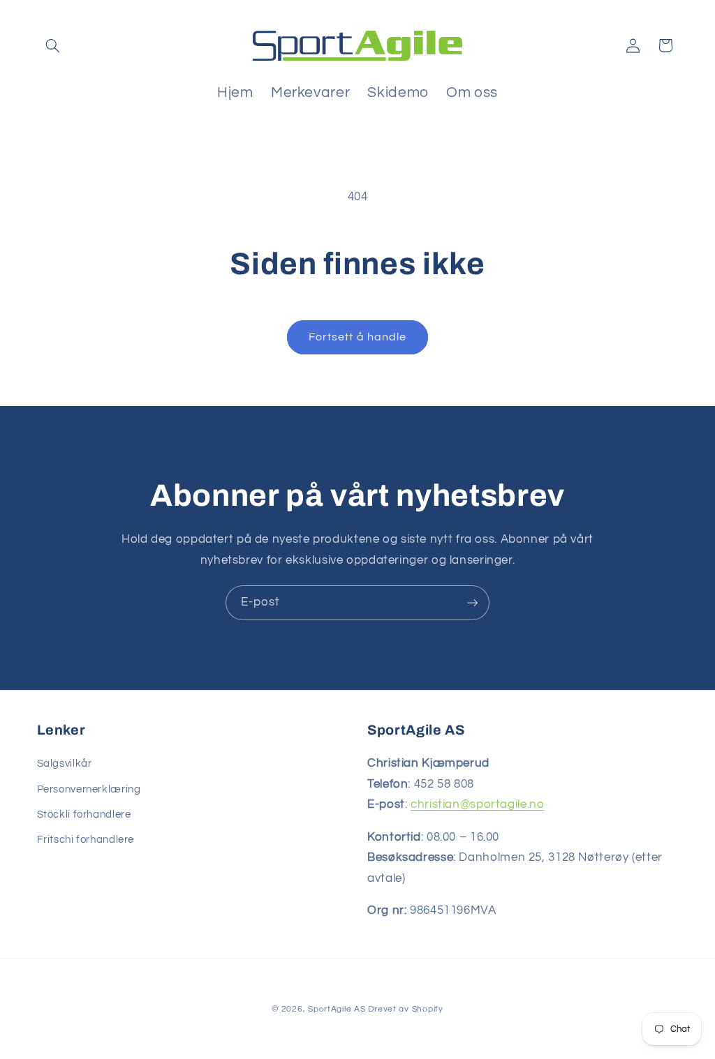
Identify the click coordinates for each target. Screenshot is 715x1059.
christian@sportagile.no (478, 804)
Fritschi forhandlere (86, 839)
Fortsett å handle (357, 337)
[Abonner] (473, 602)
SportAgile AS (337, 1009)
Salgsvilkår (64, 763)
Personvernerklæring (89, 789)
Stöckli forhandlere (84, 814)
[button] (53, 45)
